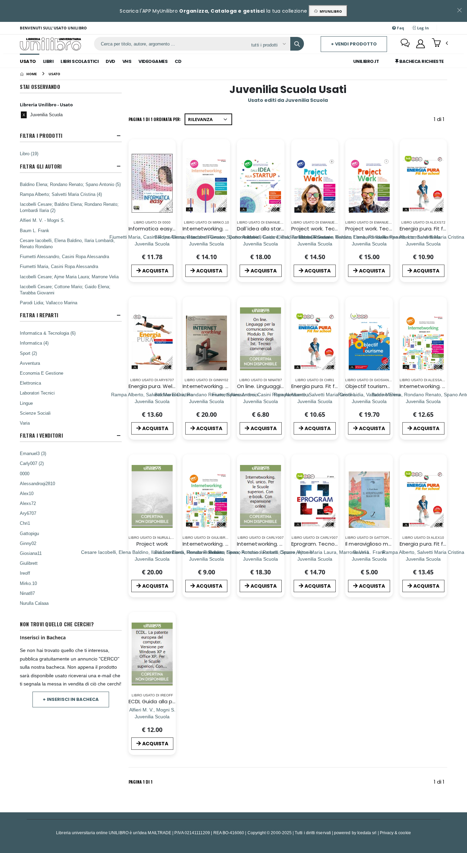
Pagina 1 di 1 (140, 782)
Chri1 (25, 523)
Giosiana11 (31, 553)
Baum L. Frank (34, 230)
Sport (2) (28, 353)
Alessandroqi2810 (37, 483)
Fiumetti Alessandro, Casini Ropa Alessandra (64, 256)
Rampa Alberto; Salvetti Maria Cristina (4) (61, 194)
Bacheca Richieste (421, 61)
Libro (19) (29, 153)
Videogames (153, 61)
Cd (178, 61)
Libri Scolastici (79, 61)
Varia (25, 423)
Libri (48, 61)
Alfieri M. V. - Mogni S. (42, 220)
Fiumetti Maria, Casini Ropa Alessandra (59, 266)
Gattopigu (29, 533)
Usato (28, 61)
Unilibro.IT (366, 61)
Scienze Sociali (35, 413)
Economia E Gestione (41, 373)
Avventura (30, 363)
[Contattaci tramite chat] (405, 43)
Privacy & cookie (395, 833)
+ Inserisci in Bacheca (71, 699)
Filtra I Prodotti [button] (41, 135)
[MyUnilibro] (420, 43)
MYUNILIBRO (330, 11)
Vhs (127, 61)
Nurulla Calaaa (34, 603)
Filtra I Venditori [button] (41, 435)
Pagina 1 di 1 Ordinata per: (155, 119)
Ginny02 (28, 543)
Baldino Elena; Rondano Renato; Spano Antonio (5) (70, 184)
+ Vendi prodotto (354, 44)
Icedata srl (367, 833)
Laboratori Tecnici (37, 393)
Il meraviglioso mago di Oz (379, 543)
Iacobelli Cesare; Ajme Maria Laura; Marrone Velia (69, 277)
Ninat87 (27, 593)
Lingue (26, 403)
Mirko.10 (28, 583)
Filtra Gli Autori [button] (41, 166)
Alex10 (27, 493)
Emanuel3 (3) (33, 453)
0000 (24, 473)
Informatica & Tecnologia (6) (48, 333)
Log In (422, 27)
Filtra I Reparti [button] (39, 315)
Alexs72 (28, 503)
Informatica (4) (34, 343)
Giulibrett (29, 563)
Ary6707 (28, 513)
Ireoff (25, 573)
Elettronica (30, 383)
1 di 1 (440, 120)
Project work (152, 543)
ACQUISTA (155, 270)
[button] (440, 43)
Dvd (110, 61)
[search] (297, 44)
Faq (400, 27)
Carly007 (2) (32, 463)
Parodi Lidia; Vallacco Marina (48, 302)
